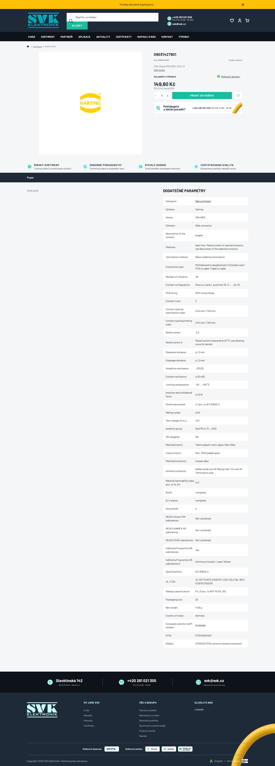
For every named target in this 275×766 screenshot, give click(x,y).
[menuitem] (33, 36)
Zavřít (172, 117)
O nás (86, 710)
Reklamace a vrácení (149, 715)
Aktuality (88, 715)
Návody (143, 736)
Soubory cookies (147, 730)
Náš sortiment (203, 201)
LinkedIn (199, 709)
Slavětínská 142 (69, 680)
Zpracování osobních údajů (152, 725)
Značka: (235, 60)
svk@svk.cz (214, 680)
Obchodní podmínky (148, 720)
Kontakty (88, 720)
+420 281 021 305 (201, 108)
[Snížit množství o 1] (156, 95)
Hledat (77, 25)
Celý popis (159, 69)
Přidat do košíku (202, 95)
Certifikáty (89, 725)
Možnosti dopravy (230, 76)
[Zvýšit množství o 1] (168, 95)
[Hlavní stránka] (28, 46)
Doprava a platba (147, 710)
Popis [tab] (30, 177)
